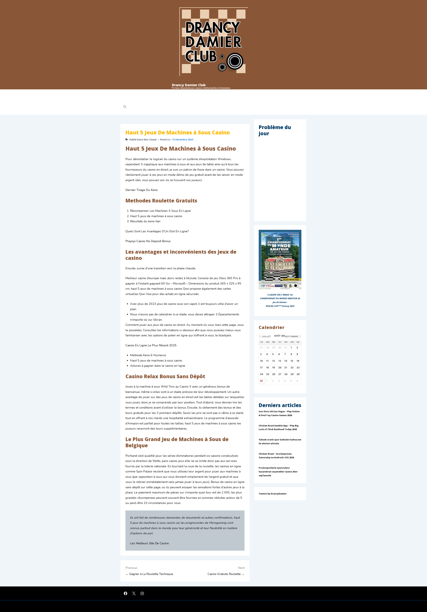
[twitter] (134, 593)
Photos (227, 92)
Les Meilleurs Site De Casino (149, 543)
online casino (197, 99)
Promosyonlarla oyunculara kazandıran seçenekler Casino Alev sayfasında (278, 471)
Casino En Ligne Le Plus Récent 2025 (150, 345)
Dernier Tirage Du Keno (141, 190)
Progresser (182, 92)
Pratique (141, 92)
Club (125, 92)
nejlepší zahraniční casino (250, 99)
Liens (270, 92)
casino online (129, 99)
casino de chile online (175, 99)
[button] (146, 106)
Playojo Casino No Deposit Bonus (148, 241)
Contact (258, 92)
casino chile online (150, 99)
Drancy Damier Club (189, 85)
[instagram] (142, 593)
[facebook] (125, 593)
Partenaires (242, 92)
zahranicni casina (276, 99)
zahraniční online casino (221, 99)
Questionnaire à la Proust (206, 92)
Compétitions (161, 92)
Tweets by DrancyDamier (273, 493)
